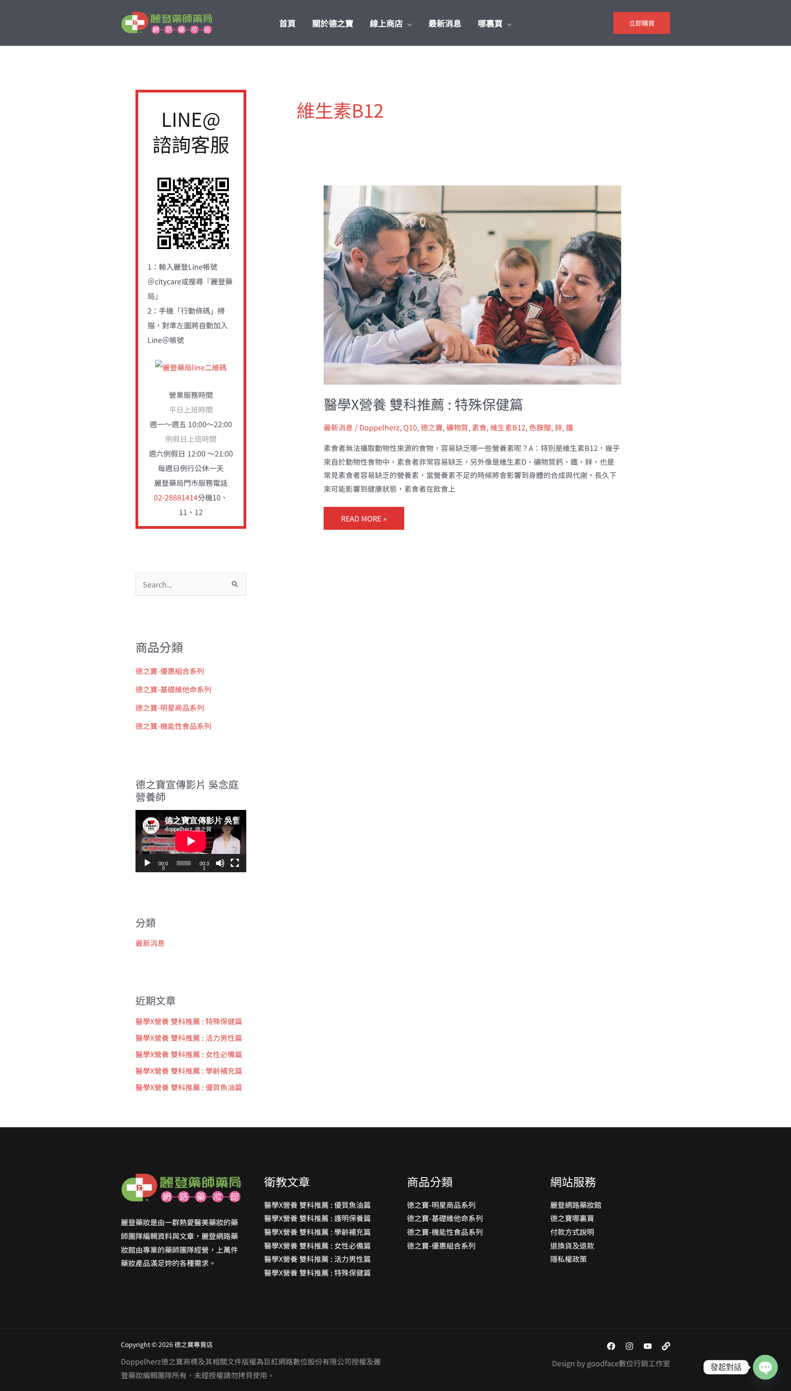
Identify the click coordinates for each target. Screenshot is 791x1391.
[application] (190, 841)
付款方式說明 (572, 1231)
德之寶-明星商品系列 (169, 707)
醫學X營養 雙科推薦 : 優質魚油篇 (188, 1086)
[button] (407, 23)
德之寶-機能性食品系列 (173, 725)
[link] (666, 1346)
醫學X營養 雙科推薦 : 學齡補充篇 (188, 1070)
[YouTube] (648, 1346)
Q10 (410, 427)
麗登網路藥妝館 (575, 1204)
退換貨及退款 (572, 1245)
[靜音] (220, 863)
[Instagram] (629, 1346)
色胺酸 (540, 427)
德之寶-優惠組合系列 (169, 670)
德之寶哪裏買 (572, 1217)
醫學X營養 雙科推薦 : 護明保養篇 (317, 1217)
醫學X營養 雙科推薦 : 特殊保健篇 (188, 1021)
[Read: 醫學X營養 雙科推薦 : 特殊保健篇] (473, 283)
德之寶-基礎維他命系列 (173, 689)
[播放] (147, 863)
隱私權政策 (568, 1258)
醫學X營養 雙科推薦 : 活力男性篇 (188, 1037)
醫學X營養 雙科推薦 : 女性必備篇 (188, 1054)
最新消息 (150, 942)
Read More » (364, 515)
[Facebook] (611, 1346)
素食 (479, 427)
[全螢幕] (234, 863)
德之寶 (432, 427)
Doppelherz (379, 427)
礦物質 (457, 427)
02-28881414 (176, 497)
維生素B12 (508, 427)
